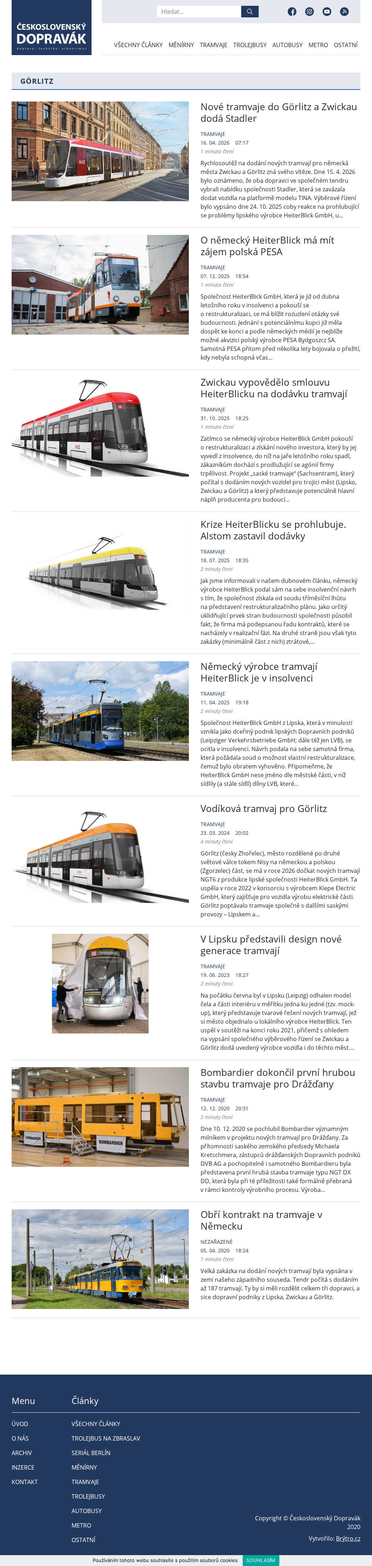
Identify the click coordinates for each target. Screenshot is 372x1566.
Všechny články (138, 45)
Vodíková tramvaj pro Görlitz (264, 808)
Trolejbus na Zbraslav (106, 1438)
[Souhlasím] (363, 1560)
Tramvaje (213, 45)
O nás (20, 1438)
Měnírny (181, 45)
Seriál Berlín (91, 1453)
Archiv (22, 1453)
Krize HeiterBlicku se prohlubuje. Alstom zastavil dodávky (273, 530)
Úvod (20, 1424)
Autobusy (287, 45)
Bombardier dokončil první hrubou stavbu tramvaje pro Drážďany (278, 1078)
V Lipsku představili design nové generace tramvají (271, 944)
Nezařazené (217, 1241)
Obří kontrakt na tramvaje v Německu (261, 1220)
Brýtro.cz (348, 1538)
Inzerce (23, 1467)
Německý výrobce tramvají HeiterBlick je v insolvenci (259, 672)
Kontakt (25, 1482)
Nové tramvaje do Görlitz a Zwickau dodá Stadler (279, 112)
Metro (318, 45)
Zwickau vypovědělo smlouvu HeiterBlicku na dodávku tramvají (274, 388)
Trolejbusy (250, 45)
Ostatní (345, 45)
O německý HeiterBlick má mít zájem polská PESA (267, 245)
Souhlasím (260, 1560)
